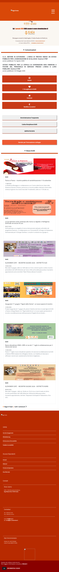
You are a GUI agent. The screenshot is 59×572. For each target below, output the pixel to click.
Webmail (5, 464)
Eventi (30, 80)
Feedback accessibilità (8, 445)
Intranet (5, 460)
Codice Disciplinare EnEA (29, 124)
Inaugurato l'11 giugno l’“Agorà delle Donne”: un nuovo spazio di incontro (28, 304)
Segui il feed (8, 406)
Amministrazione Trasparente (29, 118)
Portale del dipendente (8, 468)
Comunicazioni (29, 50)
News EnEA (29, 151)
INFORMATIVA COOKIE (13, 568)
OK (4, 568)
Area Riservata (6, 472)
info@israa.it (10, 519)
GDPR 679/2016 (29, 131)
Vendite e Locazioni (29, 107)
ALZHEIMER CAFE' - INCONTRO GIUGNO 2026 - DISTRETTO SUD (26, 263)
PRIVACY (24, 564)
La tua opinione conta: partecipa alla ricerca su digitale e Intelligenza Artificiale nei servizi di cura (27, 222)
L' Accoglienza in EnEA (29, 89)
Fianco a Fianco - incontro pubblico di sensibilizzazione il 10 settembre (28, 180)
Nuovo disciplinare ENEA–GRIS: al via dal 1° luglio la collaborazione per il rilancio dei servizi (29, 346)
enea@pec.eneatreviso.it (12, 520)
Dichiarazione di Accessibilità (10, 441)
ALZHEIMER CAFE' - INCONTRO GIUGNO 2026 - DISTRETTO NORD (26, 386)
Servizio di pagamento (8, 433)
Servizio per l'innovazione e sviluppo (29, 142)
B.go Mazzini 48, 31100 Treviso (11, 491)
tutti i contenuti (19, 406)
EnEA (6, 177)
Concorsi (29, 98)
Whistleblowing (6, 437)
